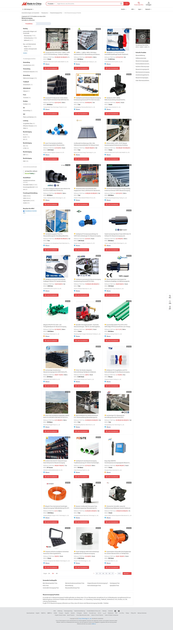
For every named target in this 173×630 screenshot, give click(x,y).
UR (25, 139)
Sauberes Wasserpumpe (142, 66)
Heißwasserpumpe (141, 58)
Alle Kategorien (28, 9)
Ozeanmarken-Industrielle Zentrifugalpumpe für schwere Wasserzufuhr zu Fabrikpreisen (118, 552)
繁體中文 (49, 613)
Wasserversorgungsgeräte (143, 61)
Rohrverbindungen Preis (94, 585)
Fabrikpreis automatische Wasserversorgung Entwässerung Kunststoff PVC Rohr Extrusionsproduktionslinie (87, 280)
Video (68, 29)
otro (25, 189)
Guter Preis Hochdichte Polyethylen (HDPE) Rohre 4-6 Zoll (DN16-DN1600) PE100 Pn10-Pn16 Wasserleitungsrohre (56, 416)
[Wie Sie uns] (115, 611)
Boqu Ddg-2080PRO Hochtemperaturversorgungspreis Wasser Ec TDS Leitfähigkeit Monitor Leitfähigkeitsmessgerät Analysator (117, 462)
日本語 (55, 613)
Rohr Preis (46, 585)
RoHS (26, 137)
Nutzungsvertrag (68, 611)
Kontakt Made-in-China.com (93, 611)
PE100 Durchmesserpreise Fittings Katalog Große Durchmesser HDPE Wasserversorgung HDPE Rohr (117, 189)
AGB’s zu (94, 624)
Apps (139, 9)
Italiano (85, 613)
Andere (25, 53)
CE (25, 134)
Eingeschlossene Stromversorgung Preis (98, 583)
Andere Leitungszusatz (30, 49)
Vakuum (26, 91)
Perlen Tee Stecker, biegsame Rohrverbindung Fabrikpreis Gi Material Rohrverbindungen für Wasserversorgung (85, 371)
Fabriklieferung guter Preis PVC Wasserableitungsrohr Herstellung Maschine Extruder (55, 235)
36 (53, 573)
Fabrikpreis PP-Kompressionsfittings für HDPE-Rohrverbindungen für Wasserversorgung (87, 235)
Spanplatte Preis (114, 585)
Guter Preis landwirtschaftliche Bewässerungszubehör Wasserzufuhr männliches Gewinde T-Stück (53, 144)
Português (79, 613)
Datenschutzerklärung (79, 611)
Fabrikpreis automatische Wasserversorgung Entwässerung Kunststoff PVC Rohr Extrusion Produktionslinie (87, 99)
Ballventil (28, 40)
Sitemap (104, 611)
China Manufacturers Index (82, 615)
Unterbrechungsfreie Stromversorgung (146, 75)
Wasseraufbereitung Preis (72, 588)
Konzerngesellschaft (30, 187)
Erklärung (60, 611)
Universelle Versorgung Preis (51, 588)
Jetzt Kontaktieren (52, 68)
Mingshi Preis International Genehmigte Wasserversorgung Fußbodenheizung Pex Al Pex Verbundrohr (56, 507)
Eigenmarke (28, 200)
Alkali (25, 128)
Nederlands (110, 613)
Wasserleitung (69, 585)
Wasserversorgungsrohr (142, 69)
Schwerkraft (28, 84)
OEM (27, 198)
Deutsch (73, 613)
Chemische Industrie (30, 71)
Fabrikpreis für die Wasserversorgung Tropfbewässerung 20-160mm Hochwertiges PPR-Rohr (86, 462)
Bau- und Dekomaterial (29, 44)
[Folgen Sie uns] (119, 611)
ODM (27, 196)
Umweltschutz (28, 65)
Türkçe (127, 613)
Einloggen (148, 5)
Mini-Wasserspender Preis (50, 583)
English (37, 613)
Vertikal (27, 104)
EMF (25, 154)
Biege (27, 46)
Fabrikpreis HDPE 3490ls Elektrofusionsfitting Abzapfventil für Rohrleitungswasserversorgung (115, 99)
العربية (104, 613)
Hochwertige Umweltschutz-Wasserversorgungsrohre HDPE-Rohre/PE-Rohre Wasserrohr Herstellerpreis (55, 371)
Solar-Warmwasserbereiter (143, 80)
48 (56, 573)
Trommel (27, 97)
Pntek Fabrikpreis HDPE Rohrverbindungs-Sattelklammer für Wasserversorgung (86, 552)
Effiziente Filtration (30, 126)
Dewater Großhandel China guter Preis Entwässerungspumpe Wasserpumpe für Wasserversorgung (85, 507)
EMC (25, 161)
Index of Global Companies (111, 615)
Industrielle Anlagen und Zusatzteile (29, 32)
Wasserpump (29, 35)
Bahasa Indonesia (142, 613)
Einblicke (110, 611)
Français (61, 613)
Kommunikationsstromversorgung (145, 64)
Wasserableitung (140, 55)
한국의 (99, 613)
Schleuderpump (30, 38)
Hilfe (132, 9)
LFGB (26, 148)
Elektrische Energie (30, 78)
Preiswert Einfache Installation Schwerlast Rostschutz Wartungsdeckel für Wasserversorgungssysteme (56, 552)
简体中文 (43, 613)
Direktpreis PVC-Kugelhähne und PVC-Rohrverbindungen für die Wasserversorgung (117, 371)
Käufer (123, 9)
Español (67, 613)
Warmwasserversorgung (142, 72)
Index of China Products (97, 615)
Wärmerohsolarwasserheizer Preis (74, 583)
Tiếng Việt (133, 613)
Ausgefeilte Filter (29, 123)
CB (25, 146)
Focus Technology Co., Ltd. (85, 618)
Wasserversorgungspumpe (143, 78)
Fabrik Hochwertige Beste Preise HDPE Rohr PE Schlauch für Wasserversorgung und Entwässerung (118, 235)
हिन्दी (116, 613)
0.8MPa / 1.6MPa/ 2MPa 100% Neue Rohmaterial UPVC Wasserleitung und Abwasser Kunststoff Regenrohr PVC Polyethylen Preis (87, 53)
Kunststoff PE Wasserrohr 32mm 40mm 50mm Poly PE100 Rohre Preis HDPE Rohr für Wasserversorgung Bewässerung (56, 99)
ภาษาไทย (121, 613)
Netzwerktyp (27, 110)
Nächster (126, 573)
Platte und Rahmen (29, 117)
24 (49, 573)
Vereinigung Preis (114, 583)
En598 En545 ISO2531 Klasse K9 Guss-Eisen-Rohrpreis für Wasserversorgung (55, 462)
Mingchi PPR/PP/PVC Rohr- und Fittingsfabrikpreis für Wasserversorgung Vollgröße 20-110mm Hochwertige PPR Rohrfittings (54, 326)
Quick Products (70, 615)
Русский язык (92, 613)
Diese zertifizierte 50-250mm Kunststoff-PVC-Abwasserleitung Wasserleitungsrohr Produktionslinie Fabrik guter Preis (86, 416)
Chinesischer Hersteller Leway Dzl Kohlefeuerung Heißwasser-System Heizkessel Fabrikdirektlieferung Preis (117, 507)
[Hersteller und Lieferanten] (31, 4)
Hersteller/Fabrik (30, 185)
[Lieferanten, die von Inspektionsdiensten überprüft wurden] (31, 171)
